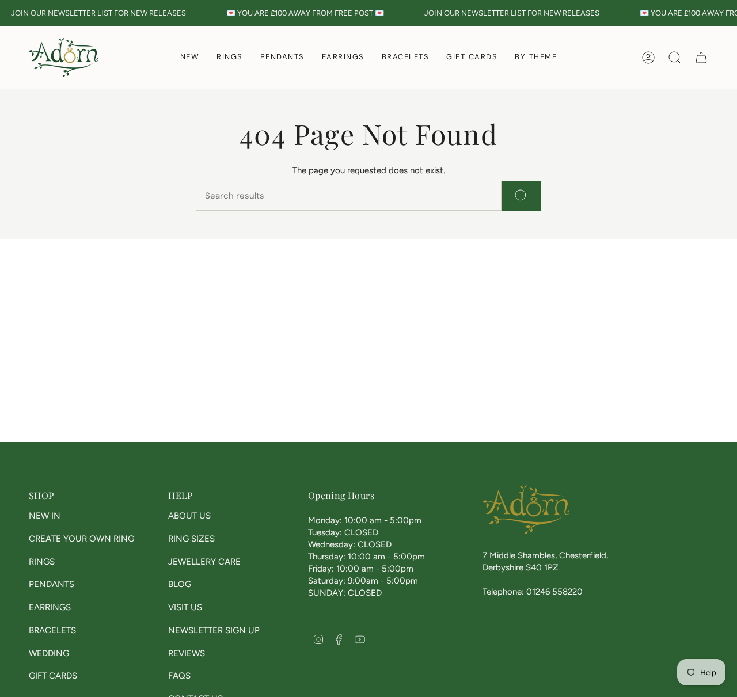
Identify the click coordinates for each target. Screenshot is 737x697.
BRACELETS (52, 630)
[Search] (521, 196)
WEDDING (49, 653)
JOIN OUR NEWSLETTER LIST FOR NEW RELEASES (98, 13)
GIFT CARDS (53, 676)
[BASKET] (701, 57)
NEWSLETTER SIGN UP (214, 630)
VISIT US (185, 607)
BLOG (179, 584)
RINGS (42, 562)
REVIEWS (186, 653)
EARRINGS (50, 607)
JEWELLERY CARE (204, 562)
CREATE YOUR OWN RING (81, 539)
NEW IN (44, 516)
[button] (230, 57)
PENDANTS (51, 584)
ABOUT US (189, 516)
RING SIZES (191, 539)
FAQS (179, 676)
